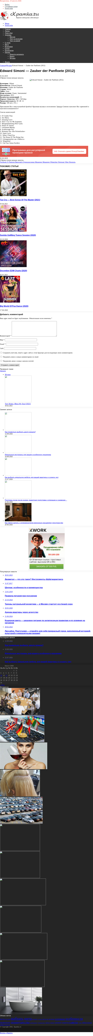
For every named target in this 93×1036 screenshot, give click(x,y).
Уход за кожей (15, 41)
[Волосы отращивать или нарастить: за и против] (20, 796)
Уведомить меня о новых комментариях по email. (21, 357)
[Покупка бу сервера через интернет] (23, 905)
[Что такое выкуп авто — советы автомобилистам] (21, 823)
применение (33, 1022)
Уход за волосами (16, 39)
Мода (7, 45)
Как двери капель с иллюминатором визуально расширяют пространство (34, 523)
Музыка (12, 58)
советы (73, 1022)
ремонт (52, 1023)
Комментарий (5, 336)
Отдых (7, 48)
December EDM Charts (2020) (13, 271)
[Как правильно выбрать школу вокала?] (18, 430)
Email (2, 344)
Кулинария (9, 47)
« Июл (2, 685)
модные (51, 1019)
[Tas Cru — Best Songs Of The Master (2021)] (13, 195)
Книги (12, 56)
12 (6, 675)
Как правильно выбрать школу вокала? (20, 432)
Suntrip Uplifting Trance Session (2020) (18, 235)
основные (60, 1019)
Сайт (2, 348)
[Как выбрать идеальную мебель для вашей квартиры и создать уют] (18, 475)
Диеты (7, 31)
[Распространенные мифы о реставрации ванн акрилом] (21, 1013)
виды (2, 1019)
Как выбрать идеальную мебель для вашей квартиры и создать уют (31, 477)
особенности (74, 1018)
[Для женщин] (19, 20)
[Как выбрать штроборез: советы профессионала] (20, 877)
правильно (5, 1022)
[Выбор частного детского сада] (20, 850)
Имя (2, 340)
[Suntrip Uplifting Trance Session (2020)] (13, 231)
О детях (7, 43)
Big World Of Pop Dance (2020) (14, 306)
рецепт (58, 1022)
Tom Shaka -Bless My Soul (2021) (18, 404)
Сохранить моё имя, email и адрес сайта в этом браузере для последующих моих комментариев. (38, 353)
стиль (79, 1022)
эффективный (5, 1025)
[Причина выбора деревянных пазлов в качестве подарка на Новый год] (22, 986)
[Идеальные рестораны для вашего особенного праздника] (18, 452)
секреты (65, 1022)
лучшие (40, 1019)
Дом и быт (9, 33)
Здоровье (8, 35)
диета (28, 1018)
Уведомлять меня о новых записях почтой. (18, 361)
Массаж (12, 37)
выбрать (17, 1018)
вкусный (8, 1019)
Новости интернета (17, 54)
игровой (34, 1019)
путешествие (41, 1022)
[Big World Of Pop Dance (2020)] (10, 302)
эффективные (87, 1023)
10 (1, 675)
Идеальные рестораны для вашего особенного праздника (28, 455)
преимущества (20, 1022)
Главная (8, 29)
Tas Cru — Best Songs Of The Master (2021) (20, 200)
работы (47, 1023)
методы (45, 1019)
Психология (9, 50)
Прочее (7, 52)
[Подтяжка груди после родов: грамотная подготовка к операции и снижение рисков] (18, 498)
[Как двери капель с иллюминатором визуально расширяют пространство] (18, 521)
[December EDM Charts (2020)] (13, 266)
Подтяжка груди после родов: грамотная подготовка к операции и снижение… (36, 500)
